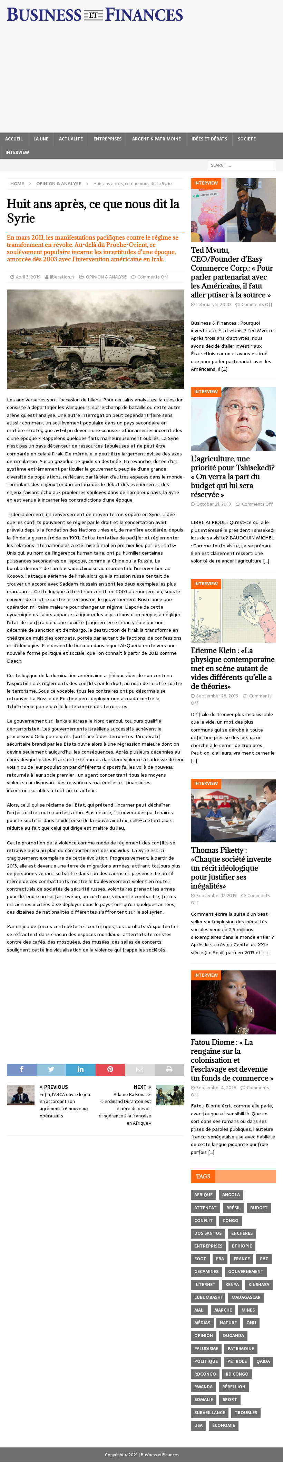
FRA (220, 1258)
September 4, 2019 (216, 1087)
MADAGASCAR (246, 1297)
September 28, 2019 (217, 696)
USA (198, 1425)
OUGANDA (233, 1335)
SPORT (230, 1399)
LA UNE (40, 139)
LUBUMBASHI (208, 1297)
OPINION (203, 1335)
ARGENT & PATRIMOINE (156, 139)
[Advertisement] (141, 81)
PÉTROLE (237, 1361)
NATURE (228, 1322)
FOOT (200, 1258)
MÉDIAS (202, 1322)
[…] (224, 369)
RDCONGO (205, 1374)
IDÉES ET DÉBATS (209, 139)
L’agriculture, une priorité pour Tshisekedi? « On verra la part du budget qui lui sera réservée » (233, 476)
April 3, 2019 (28, 277)
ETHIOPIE (242, 1246)
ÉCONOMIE (223, 1425)
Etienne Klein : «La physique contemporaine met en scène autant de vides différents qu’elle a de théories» (233, 668)
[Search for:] (241, 165)
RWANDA (203, 1387)
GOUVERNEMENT (246, 1271)
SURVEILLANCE (209, 1412)
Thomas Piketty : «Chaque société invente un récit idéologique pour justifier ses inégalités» (231, 868)
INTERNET (205, 1284)
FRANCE (242, 1258)
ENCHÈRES (242, 1233)
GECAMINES (206, 1271)
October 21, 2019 (213, 504)
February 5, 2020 (213, 304)
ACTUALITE (71, 139)
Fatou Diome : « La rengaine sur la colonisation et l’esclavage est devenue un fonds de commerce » (232, 1060)
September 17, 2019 (216, 895)
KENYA (232, 1284)
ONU (251, 1322)
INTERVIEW (17, 152)
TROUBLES (246, 1412)
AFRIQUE (203, 1194)
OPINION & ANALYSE (106, 277)
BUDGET (259, 1208)
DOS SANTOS (208, 1233)
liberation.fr (62, 277)
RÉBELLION (233, 1387)
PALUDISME (206, 1348)
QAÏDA (263, 1361)
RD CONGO (237, 1374)
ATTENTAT (205, 1208)
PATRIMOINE (241, 1348)
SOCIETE (247, 139)
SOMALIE (203, 1399)
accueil (14, 139)
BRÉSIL (233, 1208)
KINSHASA (258, 1284)
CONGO (230, 1220)
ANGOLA (231, 1194)
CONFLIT (203, 1220)
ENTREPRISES (107, 139)
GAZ (264, 1258)
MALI (199, 1310)
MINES (248, 1310)
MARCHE (223, 1310)
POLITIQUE (206, 1361)
